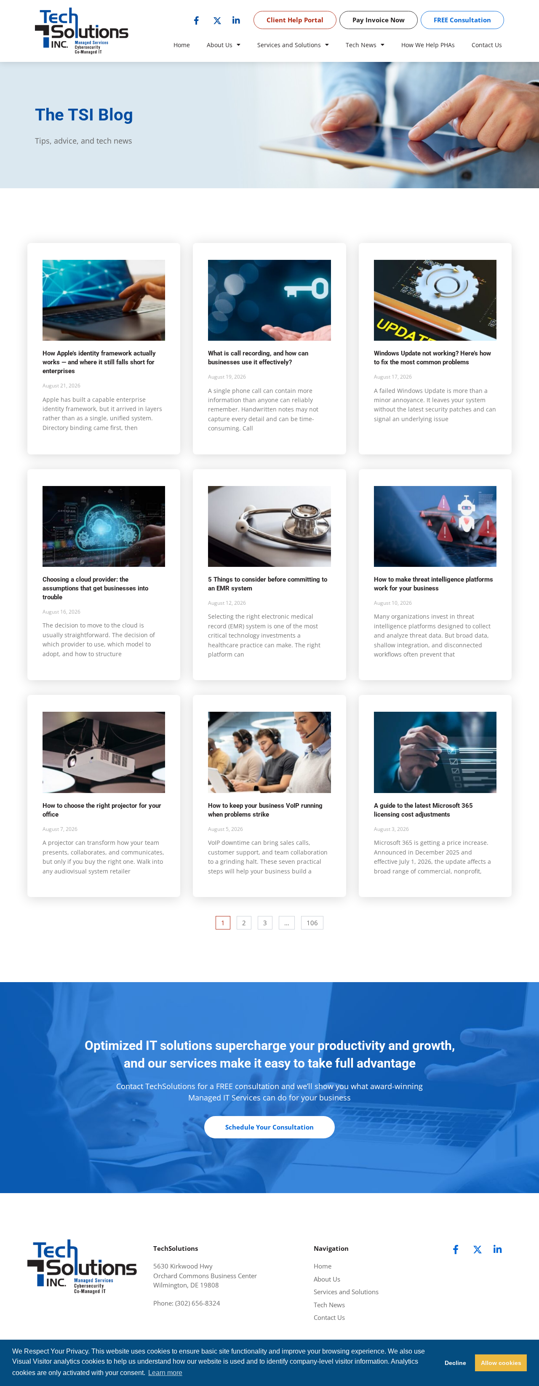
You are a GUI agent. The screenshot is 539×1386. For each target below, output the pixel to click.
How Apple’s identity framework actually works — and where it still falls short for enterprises (99, 362)
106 (313, 921)
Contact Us (487, 45)
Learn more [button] (165, 1372)
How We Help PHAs (428, 45)
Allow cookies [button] (501, 1362)
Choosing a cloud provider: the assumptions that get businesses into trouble (95, 588)
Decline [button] (455, 1362)
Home (181, 45)
